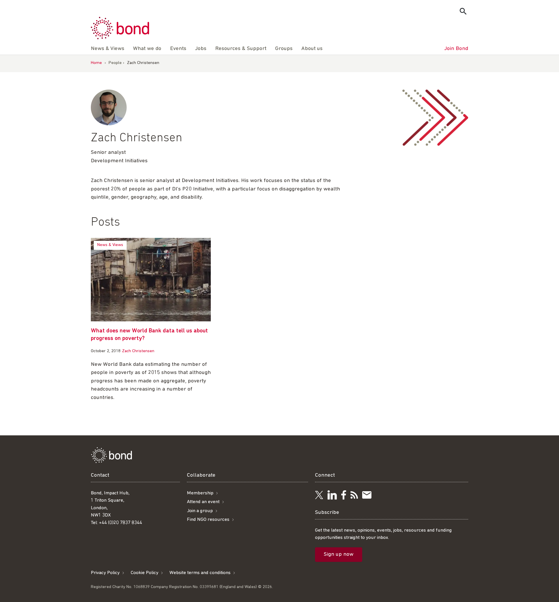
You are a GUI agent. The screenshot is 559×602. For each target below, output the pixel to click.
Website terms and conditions (200, 572)
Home (96, 63)
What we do (147, 48)
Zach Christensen (138, 351)
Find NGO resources (208, 519)
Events (178, 48)
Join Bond (456, 48)
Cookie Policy (144, 572)
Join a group (200, 510)
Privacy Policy (105, 572)
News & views (110, 245)
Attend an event (203, 501)
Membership (200, 493)
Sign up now (338, 554)
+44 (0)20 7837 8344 (120, 522)
